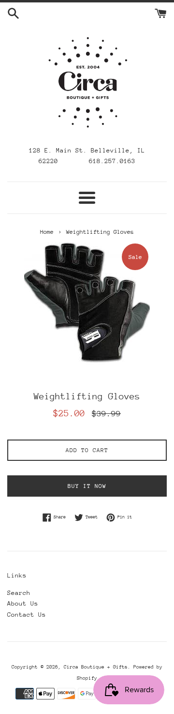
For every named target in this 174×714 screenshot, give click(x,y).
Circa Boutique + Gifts (96, 667)
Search (18, 592)
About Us (22, 603)
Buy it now (87, 486)
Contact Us (26, 614)
